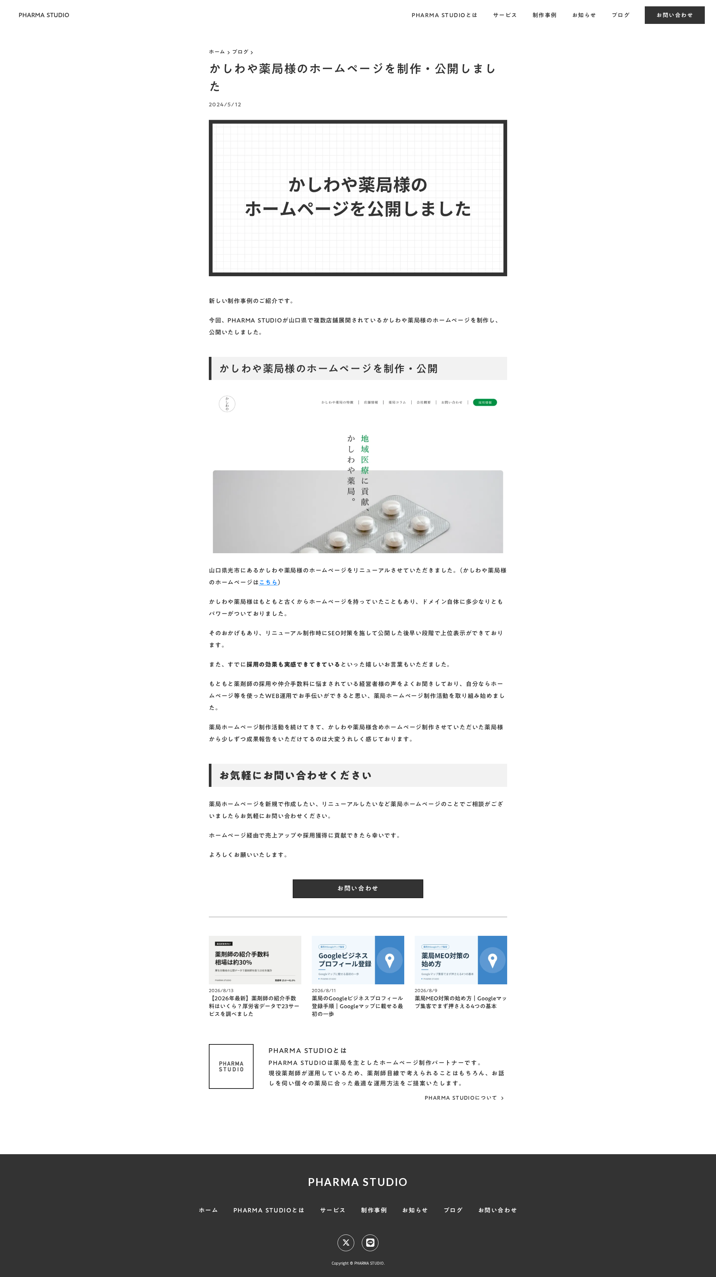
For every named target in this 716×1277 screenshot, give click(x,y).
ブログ (621, 15)
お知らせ (584, 15)
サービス (505, 15)
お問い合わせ (674, 15)
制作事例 (545, 15)
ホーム (217, 52)
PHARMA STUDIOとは (445, 15)
